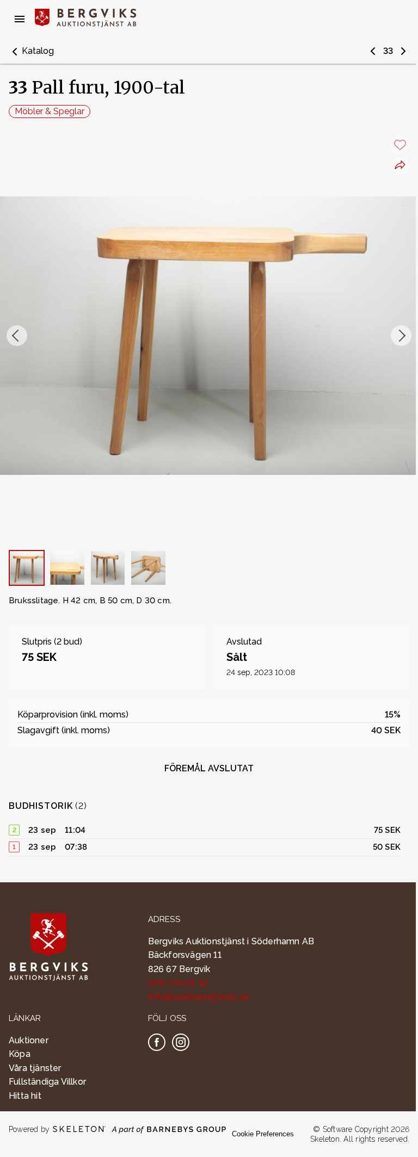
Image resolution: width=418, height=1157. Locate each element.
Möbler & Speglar (49, 111)
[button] (31, 51)
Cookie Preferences (263, 1134)
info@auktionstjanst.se (198, 997)
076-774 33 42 (178, 983)
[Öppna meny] (19, 19)
